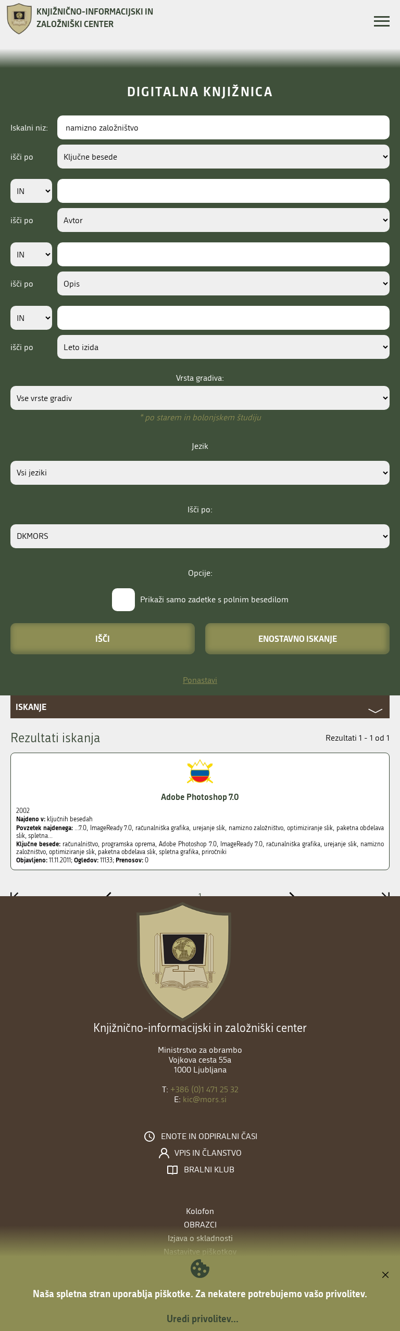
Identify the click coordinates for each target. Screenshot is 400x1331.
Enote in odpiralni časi (209, 1136)
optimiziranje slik (72, 852)
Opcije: (200, 573)
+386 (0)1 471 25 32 (204, 1089)
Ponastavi (200, 680)
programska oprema (128, 844)
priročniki (214, 852)
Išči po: (200, 509)
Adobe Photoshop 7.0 (200, 797)
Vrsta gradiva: (200, 378)
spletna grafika (178, 852)
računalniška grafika (293, 844)
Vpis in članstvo (208, 1153)
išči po (21, 157)
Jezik (200, 446)
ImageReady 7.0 (241, 844)
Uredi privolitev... (203, 1318)
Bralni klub (209, 1170)
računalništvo (80, 844)
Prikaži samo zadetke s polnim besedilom (214, 599)
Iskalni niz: (29, 128)
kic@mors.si (205, 1099)
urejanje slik (340, 844)
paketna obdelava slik (127, 852)
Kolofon (200, 1211)
